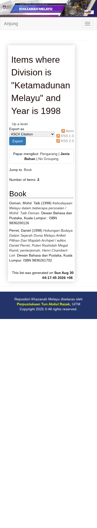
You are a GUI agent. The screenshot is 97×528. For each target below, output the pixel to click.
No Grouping (48, 159)
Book (28, 170)
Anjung (11, 23)
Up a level (20, 124)
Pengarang (48, 154)
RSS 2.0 (67, 141)
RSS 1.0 (67, 136)
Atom (70, 131)
